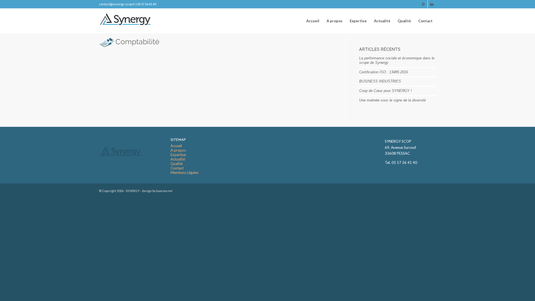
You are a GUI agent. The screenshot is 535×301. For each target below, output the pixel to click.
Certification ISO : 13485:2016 (383, 72)
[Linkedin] (432, 4)
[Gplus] (423, 4)
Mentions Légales (185, 173)
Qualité (177, 164)
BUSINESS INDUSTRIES (380, 81)
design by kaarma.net (157, 191)
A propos (178, 150)
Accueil (176, 146)
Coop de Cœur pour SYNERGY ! (385, 91)
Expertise (178, 155)
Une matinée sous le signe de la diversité (392, 100)
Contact (177, 168)
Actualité (178, 159)
